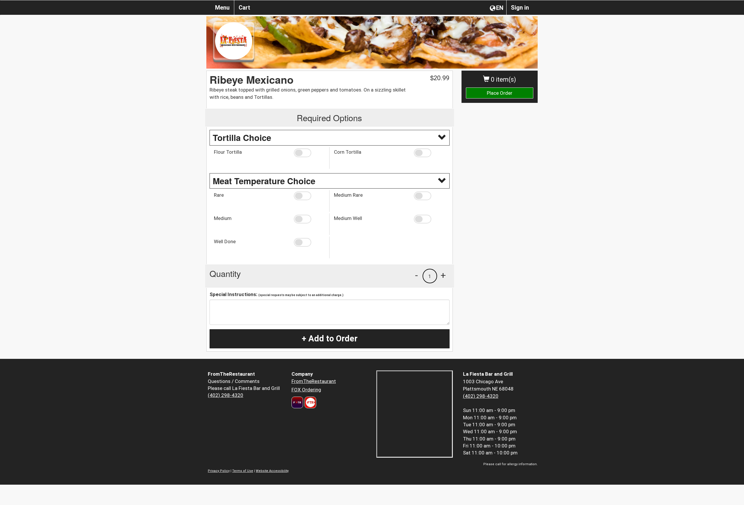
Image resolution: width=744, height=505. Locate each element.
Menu (222, 7)
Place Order (499, 93)
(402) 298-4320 (225, 395)
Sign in (520, 7)
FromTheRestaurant (313, 381)
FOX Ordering (306, 390)
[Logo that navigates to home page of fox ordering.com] (309, 402)
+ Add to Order (329, 338)
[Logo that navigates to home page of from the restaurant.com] (297, 402)
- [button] (416, 275)
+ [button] (443, 275)
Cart (244, 7)
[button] (309, 152)
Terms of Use (242, 471)
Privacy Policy (219, 471)
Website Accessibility (272, 471)
